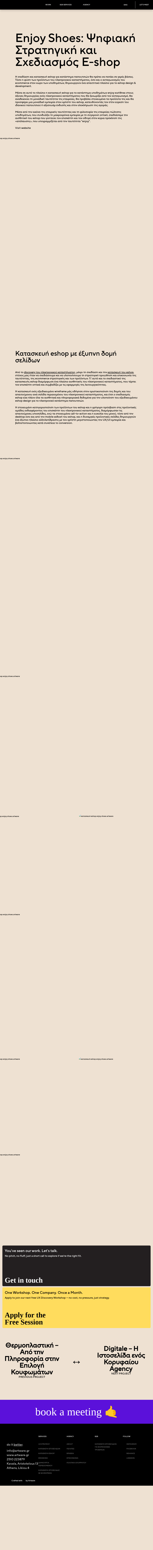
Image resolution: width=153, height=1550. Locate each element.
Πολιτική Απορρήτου (76, 1463)
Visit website (24, 128)
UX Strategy (44, 1444)
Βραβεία (70, 1453)
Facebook (131, 1449)
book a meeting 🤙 (76, 1411)
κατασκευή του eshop (121, 372)
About (70, 1444)
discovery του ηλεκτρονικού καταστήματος (49, 372)
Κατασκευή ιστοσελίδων (49, 1449)
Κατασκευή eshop (46, 1453)
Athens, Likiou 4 (18, 1468)
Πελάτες (70, 1449)
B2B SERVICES (66, 5)
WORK (48, 5)
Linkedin (130, 1458)
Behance (130, 1453)
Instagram (131, 1444)
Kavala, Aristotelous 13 (22, 1464)
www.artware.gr (18, 1455)
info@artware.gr (18, 1451)
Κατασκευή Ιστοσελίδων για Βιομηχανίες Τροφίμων (106, 1447)
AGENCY (86, 5)
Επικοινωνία (72, 1458)
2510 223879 (16, 1459)
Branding (43, 1458)
